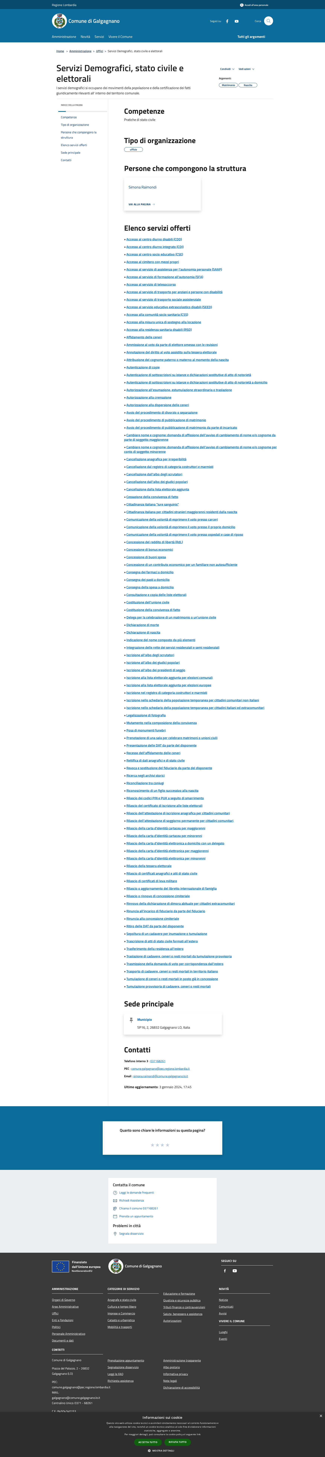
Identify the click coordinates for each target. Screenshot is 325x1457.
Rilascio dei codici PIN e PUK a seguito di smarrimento (165, 798)
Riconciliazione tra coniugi (145, 783)
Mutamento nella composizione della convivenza (161, 722)
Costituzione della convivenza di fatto (153, 609)
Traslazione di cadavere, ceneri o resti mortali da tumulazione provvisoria (179, 956)
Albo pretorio (171, 1367)
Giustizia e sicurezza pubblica (181, 1300)
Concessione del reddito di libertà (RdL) (154, 542)
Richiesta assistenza (121, 1380)
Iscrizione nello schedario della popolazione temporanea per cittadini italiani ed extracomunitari (195, 707)
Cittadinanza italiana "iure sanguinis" (152, 504)
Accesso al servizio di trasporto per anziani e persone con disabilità (174, 291)
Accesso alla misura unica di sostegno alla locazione (163, 322)
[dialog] (162, 1434)
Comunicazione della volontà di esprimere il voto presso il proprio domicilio (180, 526)
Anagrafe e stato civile (122, 1300)
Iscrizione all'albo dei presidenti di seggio (155, 670)
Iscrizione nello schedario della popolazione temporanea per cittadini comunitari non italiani (192, 700)
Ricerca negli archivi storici (145, 775)
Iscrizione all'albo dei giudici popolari (153, 662)
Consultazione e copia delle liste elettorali (156, 594)
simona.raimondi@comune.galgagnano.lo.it (160, 1076)
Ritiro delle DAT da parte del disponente (155, 926)
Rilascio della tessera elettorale (149, 865)
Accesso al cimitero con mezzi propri (152, 261)
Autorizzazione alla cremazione (148, 397)
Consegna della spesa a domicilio (150, 587)
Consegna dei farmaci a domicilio (150, 572)
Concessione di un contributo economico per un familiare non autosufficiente (181, 564)
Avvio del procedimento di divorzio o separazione (161, 412)
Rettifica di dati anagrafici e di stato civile (155, 760)
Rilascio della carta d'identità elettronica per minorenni (165, 858)
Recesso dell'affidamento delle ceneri (153, 752)
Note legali (170, 1380)
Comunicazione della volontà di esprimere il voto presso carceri (172, 519)
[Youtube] (235, 20)
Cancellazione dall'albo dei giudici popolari (157, 481)
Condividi (225, 69)
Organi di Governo (63, 1300)
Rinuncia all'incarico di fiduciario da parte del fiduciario (165, 911)
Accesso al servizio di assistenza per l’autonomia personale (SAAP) (174, 269)
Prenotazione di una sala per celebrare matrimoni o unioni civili (171, 737)
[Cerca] (268, 20)
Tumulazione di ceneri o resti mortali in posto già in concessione (172, 978)
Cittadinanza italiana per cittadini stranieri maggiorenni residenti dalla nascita (181, 511)
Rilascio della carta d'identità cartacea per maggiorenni (165, 828)
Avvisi (223, 1313)
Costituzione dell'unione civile (147, 602)
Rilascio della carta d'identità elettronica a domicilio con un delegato (175, 843)
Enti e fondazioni (62, 1320)
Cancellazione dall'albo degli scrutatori (154, 474)
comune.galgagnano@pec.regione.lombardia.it (160, 1068)
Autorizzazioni (172, 1320)
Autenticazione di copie (143, 367)
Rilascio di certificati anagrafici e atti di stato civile (161, 873)
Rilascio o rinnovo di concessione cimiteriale (158, 896)
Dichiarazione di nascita (143, 632)
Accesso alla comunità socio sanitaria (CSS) (157, 314)
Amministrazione (80, 51)
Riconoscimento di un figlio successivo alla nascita (162, 790)
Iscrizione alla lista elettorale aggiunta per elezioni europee (168, 685)
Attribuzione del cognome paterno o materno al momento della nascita (177, 359)
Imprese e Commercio (121, 1313)
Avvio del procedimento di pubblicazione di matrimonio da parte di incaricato (181, 427)
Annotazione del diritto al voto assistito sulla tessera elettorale (171, 352)
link (198, 1434)
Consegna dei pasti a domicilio (148, 579)
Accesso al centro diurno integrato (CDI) (155, 246)
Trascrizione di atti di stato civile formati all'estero (162, 941)
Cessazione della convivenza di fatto (152, 496)
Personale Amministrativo (68, 1333)
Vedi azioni (245, 69)
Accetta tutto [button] (147, 1442)
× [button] (320, 1416)
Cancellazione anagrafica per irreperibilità (156, 459)
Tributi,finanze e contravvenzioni (184, 1307)
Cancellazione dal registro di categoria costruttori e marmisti (169, 466)
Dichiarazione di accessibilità (181, 1387)
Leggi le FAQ (115, 1374)
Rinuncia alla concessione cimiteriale (152, 918)
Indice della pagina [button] (72, 105)
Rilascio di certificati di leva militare (151, 880)
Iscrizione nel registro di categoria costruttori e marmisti (166, 692)
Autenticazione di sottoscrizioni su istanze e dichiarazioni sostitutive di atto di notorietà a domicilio (196, 382)
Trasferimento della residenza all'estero (155, 948)
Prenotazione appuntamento (126, 1360)
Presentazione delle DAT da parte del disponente (161, 745)
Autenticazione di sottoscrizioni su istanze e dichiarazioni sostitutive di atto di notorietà (188, 374)
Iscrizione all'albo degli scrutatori (150, 655)
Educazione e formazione (179, 1293)
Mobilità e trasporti (120, 1327)
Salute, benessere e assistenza (182, 1314)
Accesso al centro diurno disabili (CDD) (154, 239)
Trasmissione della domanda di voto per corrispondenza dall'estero (174, 963)
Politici (56, 1327)
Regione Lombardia (64, 5)
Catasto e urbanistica (121, 1320)
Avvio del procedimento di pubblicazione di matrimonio (166, 420)
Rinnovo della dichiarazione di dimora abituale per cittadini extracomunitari (180, 903)
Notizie (223, 1300)
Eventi (223, 1338)
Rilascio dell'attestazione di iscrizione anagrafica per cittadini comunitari (178, 813)
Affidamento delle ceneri (144, 337)
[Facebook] (225, 20)
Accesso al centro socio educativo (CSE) (154, 254)
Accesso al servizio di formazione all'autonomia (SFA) (164, 276)
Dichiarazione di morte (142, 624)
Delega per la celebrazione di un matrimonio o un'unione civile (171, 617)
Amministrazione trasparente (182, 1360)
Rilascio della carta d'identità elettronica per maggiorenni (167, 850)
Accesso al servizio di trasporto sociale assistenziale (163, 299)
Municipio (144, 1019)
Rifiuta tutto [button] (178, 1442)
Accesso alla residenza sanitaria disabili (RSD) (159, 329)
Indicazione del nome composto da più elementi (160, 639)
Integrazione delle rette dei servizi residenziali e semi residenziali (172, 647)
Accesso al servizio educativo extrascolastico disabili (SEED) (169, 307)
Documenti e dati (63, 1340)
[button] (162, 1450)
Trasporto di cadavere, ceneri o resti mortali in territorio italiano (172, 971)
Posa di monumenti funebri (146, 730)
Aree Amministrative (65, 1306)
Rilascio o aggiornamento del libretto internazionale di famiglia (171, 888)
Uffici (99, 51)
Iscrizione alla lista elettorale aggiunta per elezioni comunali (169, 677)
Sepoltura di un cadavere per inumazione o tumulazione (166, 933)
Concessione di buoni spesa (146, 557)
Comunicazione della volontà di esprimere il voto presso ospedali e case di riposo (184, 534)
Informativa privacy (175, 1374)
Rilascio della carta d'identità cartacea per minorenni (164, 835)
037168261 (158, 1061)
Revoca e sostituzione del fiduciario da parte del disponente (169, 767)
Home (60, 51)
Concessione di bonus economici (149, 549)
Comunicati (226, 1306)
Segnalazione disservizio (123, 1367)
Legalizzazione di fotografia (146, 715)
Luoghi (223, 1332)
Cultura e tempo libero (122, 1306)
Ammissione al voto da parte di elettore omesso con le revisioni (172, 344)
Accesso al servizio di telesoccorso (151, 284)
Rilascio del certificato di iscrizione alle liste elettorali (164, 805)
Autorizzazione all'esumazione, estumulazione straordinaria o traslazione (179, 389)
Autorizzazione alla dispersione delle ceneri (157, 404)
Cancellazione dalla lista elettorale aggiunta (157, 489)
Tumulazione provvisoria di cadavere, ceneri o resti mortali (168, 986)
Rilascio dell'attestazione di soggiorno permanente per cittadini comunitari (179, 820)
